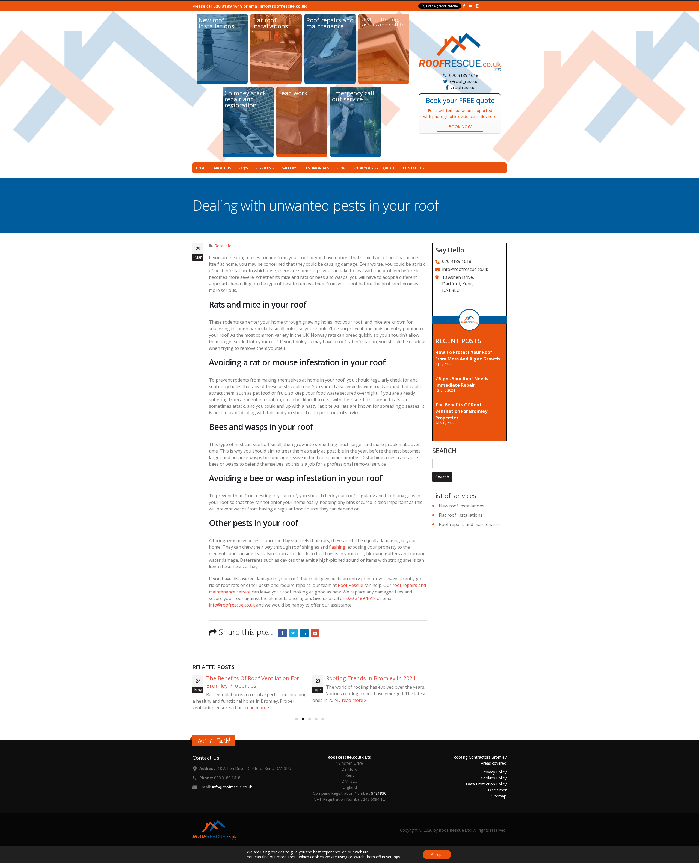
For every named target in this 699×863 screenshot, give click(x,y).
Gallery (289, 168)
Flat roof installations (460, 515)
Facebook (282, 633)
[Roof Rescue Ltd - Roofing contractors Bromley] (460, 52)
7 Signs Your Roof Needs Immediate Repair (461, 381)
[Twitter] (470, 6)
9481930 (378, 793)
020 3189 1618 (227, 6)
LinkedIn (304, 633)
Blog (341, 168)
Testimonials (316, 168)
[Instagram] (477, 6)
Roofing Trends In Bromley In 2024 (370, 678)
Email (315, 633)
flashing (337, 547)
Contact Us (413, 168)
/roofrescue (463, 87)
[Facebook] (464, 6)
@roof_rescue (464, 81)
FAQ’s (243, 168)
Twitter (293, 633)
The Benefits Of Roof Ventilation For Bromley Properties (252, 682)
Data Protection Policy (486, 784)
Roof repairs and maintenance (470, 524)
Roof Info (223, 245)
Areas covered (494, 763)
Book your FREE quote (374, 168)
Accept (437, 854)
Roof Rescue (350, 585)
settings (393, 857)
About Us (222, 168)
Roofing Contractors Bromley (480, 757)
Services (263, 168)
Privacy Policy (494, 772)
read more (256, 708)
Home (201, 168)
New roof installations (461, 506)
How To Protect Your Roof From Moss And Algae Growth (467, 355)
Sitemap (499, 796)
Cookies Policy (494, 778)
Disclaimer (497, 790)
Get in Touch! (214, 741)
